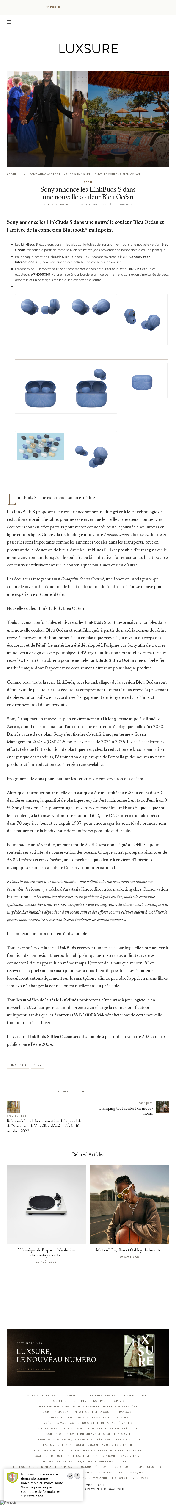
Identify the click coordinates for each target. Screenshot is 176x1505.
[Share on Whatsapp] (109, 1092)
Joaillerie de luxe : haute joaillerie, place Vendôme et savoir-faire (88, 1456)
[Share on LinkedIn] (105, 1092)
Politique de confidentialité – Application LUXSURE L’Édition (60, 1467)
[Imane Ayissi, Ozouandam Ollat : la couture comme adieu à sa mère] (47, 119)
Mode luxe (122, 1467)
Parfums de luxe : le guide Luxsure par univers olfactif (88, 1445)
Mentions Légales (101, 1395)
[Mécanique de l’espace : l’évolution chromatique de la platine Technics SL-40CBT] (46, 1204)
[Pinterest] (91, 63)
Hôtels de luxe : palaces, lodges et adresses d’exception (88, 1461)
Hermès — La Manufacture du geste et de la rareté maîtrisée (88, 1423)
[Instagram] (85, 63)
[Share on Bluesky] (118, 1092)
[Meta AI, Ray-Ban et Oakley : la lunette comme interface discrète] (129, 1204)
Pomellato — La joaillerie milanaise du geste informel (88, 1434)
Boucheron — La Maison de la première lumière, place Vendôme (88, 1406)
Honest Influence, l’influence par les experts (88, 1401)
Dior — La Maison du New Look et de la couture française (87, 1412)
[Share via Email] (122, 1092)
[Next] (73, 7)
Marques (137, 1472)
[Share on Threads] (114, 1092)
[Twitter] (78, 63)
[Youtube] (97, 63)
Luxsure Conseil (136, 1395)
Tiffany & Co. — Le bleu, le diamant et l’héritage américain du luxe (88, 1439)
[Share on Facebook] (92, 1092)
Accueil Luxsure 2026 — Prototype (95, 1472)
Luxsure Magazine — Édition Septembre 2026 (114, 1478)
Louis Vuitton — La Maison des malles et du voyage (88, 1417)
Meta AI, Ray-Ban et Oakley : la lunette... (130, 1251)
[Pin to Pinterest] (100, 1092)
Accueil (13, 174)
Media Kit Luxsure (41, 1395)
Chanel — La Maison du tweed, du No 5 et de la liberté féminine (88, 1428)
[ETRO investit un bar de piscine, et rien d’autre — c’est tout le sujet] (128, 119)
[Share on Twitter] (96, 1092)
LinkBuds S (18, 1065)
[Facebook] (72, 63)
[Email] (104, 63)
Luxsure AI (71, 1395)
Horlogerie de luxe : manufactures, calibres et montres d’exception (87, 1450)
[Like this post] (86, 1092)
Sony (37, 1065)
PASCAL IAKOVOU (30, 159)
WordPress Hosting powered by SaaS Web (88, 1489)
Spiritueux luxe (150, 1467)
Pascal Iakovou (60, 204)
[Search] (167, 22)
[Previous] (67, 7)
